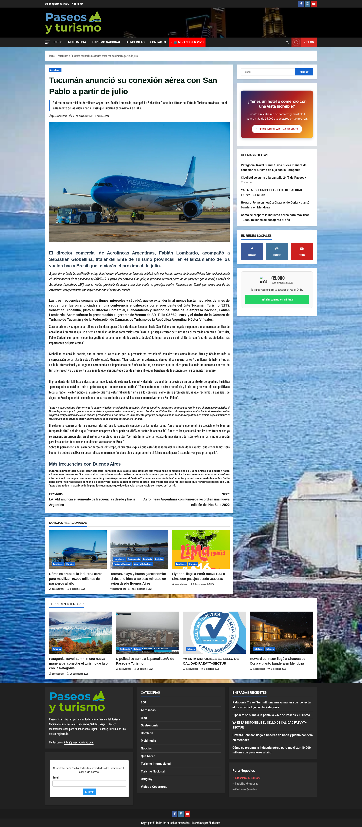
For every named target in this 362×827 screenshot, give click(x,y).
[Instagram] (307, 4)
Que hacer (148, 756)
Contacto (158, 42)
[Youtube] (314, 4)
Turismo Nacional (122, 564)
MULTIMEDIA (77, 42)
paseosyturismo (59, 116)
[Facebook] (301, 4)
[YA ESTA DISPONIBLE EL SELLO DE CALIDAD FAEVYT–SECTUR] (214, 633)
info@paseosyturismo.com (79, 742)
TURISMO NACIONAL (106, 42)
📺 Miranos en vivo (188, 42)
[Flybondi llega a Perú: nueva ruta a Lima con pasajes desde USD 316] (201, 549)
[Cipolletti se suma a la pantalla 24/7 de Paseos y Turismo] (147, 633)
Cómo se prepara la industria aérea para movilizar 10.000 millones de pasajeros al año (75, 578)
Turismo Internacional (156, 764)
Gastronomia (134, 559)
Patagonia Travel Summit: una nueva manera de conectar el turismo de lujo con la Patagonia (78, 663)
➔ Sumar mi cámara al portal (246, 778)
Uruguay (146, 779)
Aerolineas (55, 70)
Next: (186, 499)
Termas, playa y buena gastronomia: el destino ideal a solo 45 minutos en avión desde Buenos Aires (138, 578)
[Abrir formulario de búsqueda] (287, 42)
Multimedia (125, 648)
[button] (47, 42)
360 (143, 702)
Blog (144, 718)
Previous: (92, 499)
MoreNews (198, 822)
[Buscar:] (268, 71)
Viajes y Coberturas (143, 564)
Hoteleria (147, 559)
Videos (309, 42)
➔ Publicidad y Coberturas (245, 783)
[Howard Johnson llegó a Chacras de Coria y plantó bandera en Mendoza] (281, 633)
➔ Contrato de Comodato (244, 789)
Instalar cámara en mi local (277, 299)
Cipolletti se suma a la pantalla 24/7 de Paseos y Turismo (271, 715)
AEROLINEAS (136, 42)
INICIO (58, 42)
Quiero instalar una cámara (276, 129)
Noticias (70, 564)
